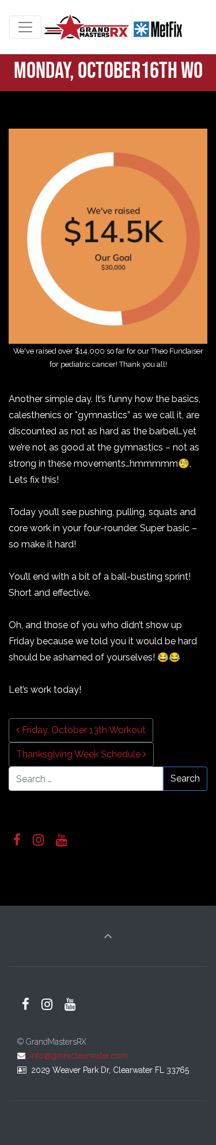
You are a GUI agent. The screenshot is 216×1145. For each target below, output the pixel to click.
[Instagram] (38, 840)
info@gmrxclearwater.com (79, 1055)
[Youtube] (61, 840)
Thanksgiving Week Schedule (79, 754)
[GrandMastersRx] (114, 27)
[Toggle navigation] (25, 27)
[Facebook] (17, 840)
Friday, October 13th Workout (83, 729)
